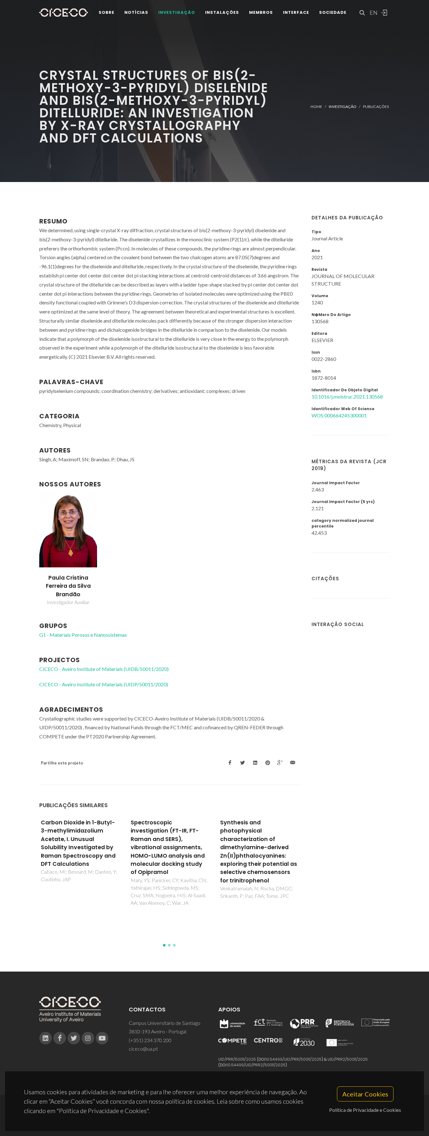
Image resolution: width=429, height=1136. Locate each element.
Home (316, 106)
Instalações (222, 12)
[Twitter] (74, 1038)
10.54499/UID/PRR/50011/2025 (294, 1059)
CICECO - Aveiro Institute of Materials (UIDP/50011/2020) (103, 684)
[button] (164, 945)
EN (373, 12)
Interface (296, 12)
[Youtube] (102, 1038)
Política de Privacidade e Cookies (365, 1110)
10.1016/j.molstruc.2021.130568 (347, 396)
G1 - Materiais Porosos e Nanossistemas (83, 635)
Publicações (376, 106)
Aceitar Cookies (365, 1094)
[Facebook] (59, 1038)
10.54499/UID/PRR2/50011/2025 (256, 1065)
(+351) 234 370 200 (150, 1040)
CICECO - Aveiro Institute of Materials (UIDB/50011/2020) (104, 669)
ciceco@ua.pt (143, 1049)
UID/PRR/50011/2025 (237, 1059)
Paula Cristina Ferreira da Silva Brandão (68, 586)
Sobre (106, 12)
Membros (261, 12)
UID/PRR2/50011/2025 (348, 1059)
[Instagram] (88, 1038)
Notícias (136, 12)
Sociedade (332, 12)
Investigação (176, 12)
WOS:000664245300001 (339, 415)
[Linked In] (45, 1038)
